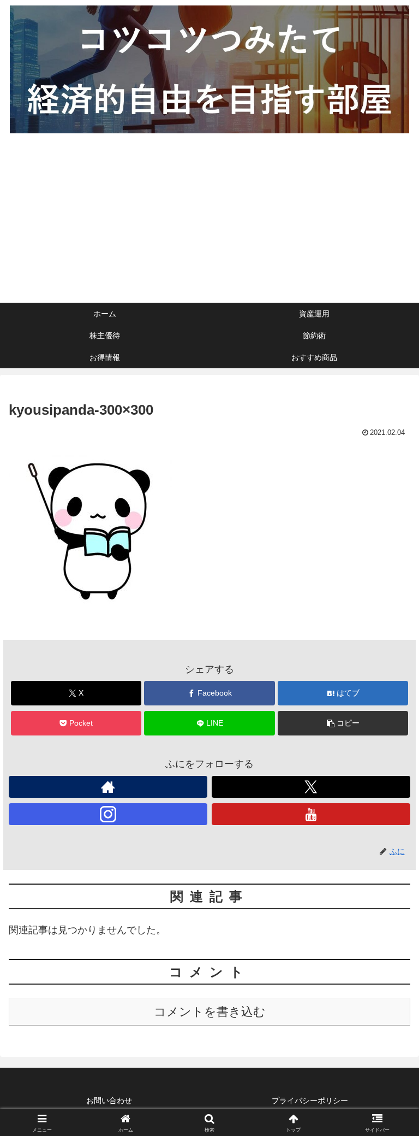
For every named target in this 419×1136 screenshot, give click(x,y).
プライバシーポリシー (310, 1100)
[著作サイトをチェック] (108, 787)
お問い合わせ (109, 1100)
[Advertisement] (209, 220)
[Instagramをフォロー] (108, 814)
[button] (343, 723)
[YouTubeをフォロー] (311, 814)
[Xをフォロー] (311, 787)
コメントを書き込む (210, 1012)
